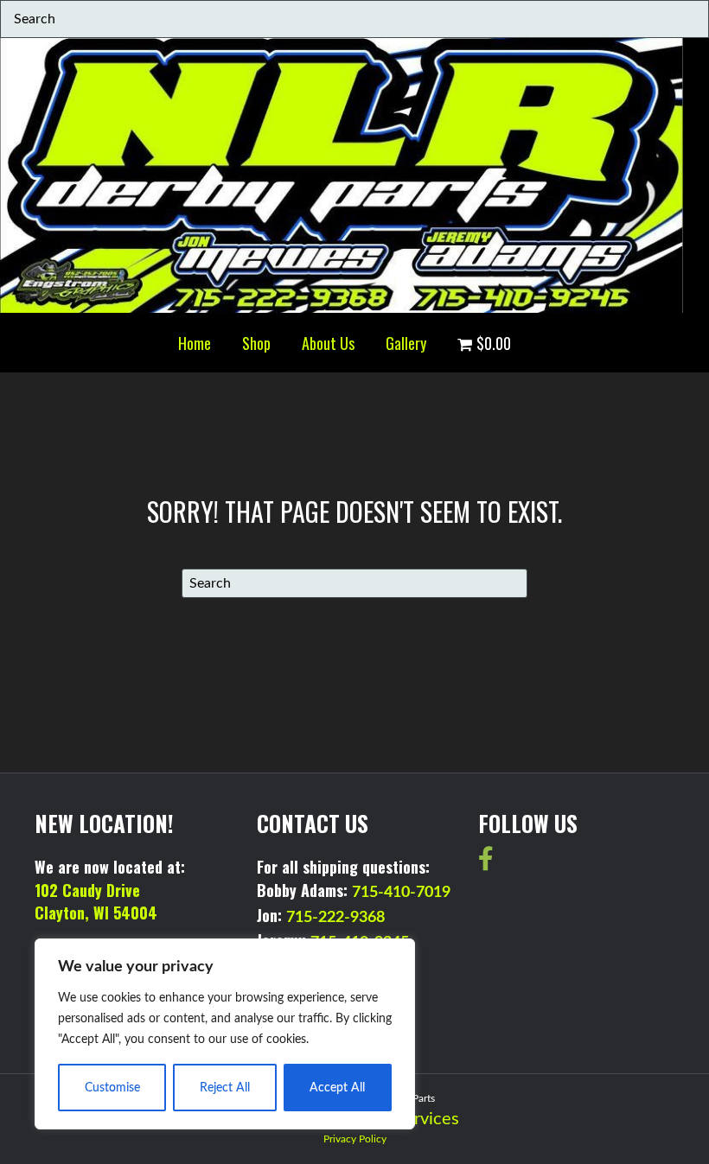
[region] (225, 1033)
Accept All (337, 1088)
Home (194, 343)
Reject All (225, 1088)
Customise (112, 1088)
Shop (256, 343)
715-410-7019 (401, 892)
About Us (328, 343)
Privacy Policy (354, 1139)
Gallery (406, 343)
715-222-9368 (335, 917)
